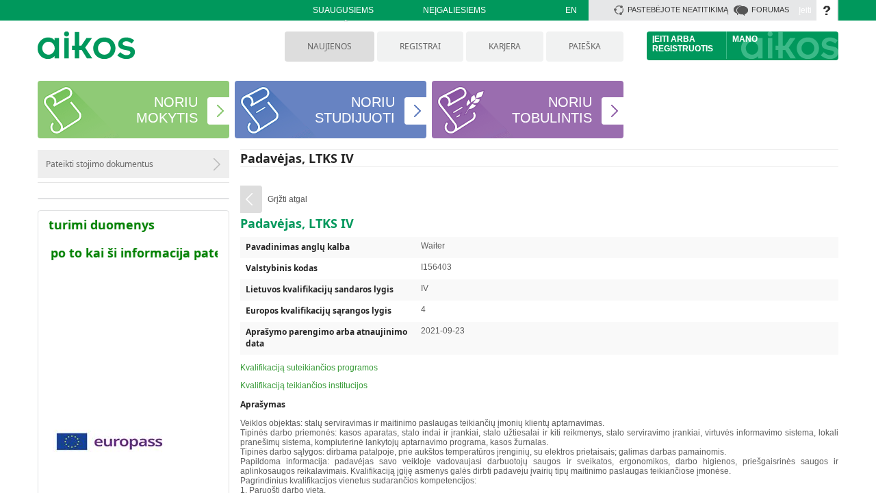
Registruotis (682, 48)
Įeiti (805, 10)
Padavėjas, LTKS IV (297, 158)
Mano (745, 39)
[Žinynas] (826, 10)
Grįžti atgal (287, 199)
